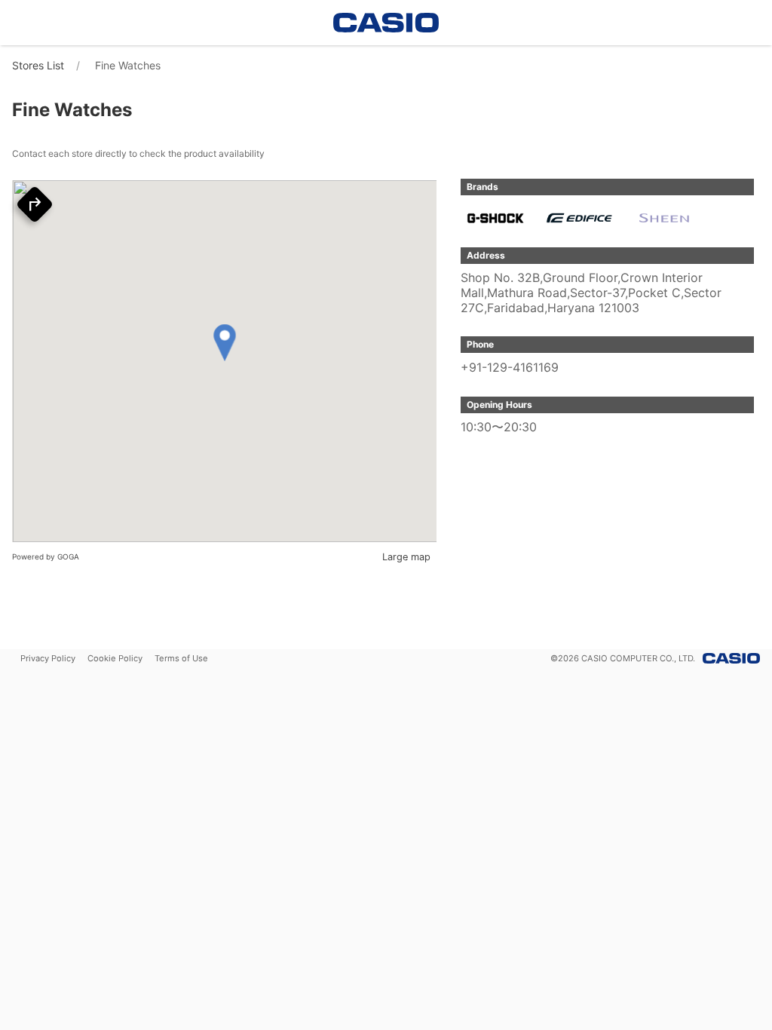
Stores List (38, 65)
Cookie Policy (114, 658)
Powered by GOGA (45, 556)
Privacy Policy (47, 658)
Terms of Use (181, 658)
